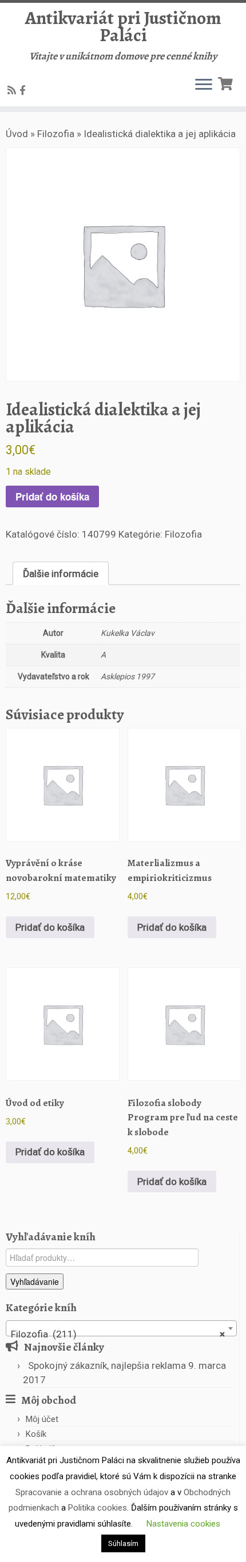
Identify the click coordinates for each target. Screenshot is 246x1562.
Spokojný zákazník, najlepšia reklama (107, 1365)
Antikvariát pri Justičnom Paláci (123, 26)
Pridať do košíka (52, 496)
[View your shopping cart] (227, 82)
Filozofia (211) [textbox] (118, 1334)
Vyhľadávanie (34, 1281)
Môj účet (42, 1419)
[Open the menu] (203, 85)
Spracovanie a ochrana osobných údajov (91, 1492)
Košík (36, 1434)
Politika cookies (97, 1508)
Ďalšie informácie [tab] (60, 573)
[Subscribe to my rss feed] (13, 90)
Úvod (17, 133)
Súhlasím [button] (123, 1543)
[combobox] (121, 1328)
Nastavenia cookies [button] (183, 1524)
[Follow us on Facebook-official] (24, 90)
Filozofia (55, 133)
